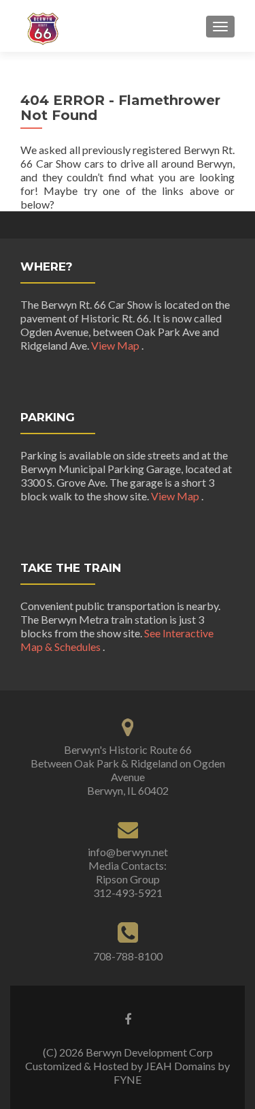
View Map (116, 345)
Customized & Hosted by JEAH (98, 1065)
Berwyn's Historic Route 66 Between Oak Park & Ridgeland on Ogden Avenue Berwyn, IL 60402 (128, 770)
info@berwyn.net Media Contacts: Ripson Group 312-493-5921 (128, 872)
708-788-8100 (128, 956)
